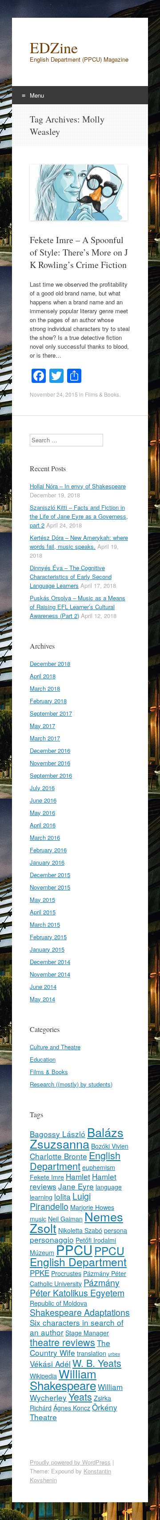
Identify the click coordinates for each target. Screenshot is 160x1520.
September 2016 (51, 775)
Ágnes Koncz (71, 1407)
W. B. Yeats (96, 1363)
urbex (114, 1354)
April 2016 (43, 825)
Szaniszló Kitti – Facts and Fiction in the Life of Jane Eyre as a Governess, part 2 (79, 516)
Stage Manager (87, 1332)
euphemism (98, 1167)
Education (43, 1059)
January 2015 (47, 949)
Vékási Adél (50, 1363)
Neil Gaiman (65, 1218)
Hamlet (78, 1176)
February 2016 (48, 850)
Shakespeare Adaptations (80, 1312)
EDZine (54, 47)
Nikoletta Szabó (80, 1230)
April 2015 (43, 912)
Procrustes (66, 1273)
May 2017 (42, 725)
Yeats (80, 1396)
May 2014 (42, 999)
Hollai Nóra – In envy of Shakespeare (78, 486)
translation (91, 1353)
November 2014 (50, 974)
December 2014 (50, 961)
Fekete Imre (47, 1177)
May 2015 (42, 899)
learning (41, 1197)
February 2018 (48, 701)
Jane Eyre (76, 1186)
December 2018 (50, 663)
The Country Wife (70, 1347)
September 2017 (51, 713)
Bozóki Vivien (109, 1146)
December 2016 (50, 750)
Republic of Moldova (58, 1303)
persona (115, 1230)
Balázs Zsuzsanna (77, 1137)
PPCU (74, 1249)
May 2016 (42, 812)
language (109, 1186)
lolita (62, 1196)
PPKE (39, 1272)
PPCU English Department (78, 1256)
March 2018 (45, 688)
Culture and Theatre (55, 1047)
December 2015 (50, 874)
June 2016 (43, 800)
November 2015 (50, 887)
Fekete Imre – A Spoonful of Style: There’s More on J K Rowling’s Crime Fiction (79, 252)
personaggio (52, 1239)
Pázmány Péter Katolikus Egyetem (77, 1287)
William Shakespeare (63, 1379)
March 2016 (45, 837)
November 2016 (50, 763)
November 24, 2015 (54, 394)
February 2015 (48, 937)
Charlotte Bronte (58, 1156)
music (38, 1218)
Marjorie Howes (92, 1207)
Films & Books (102, 394)
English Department (75, 1160)
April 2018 (43, 676)
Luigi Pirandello (60, 1201)
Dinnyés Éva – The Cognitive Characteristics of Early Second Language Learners (71, 576)
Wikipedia (43, 1375)
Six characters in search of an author (77, 1327)
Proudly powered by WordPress (70, 1462)
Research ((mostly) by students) (71, 1084)
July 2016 (42, 788)
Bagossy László (57, 1133)
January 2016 (47, 862)
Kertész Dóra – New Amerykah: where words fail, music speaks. (79, 542)
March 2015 (45, 924)
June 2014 (43, 986)
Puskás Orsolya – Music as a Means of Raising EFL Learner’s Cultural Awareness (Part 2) (77, 607)
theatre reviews (62, 1342)
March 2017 (45, 738)
